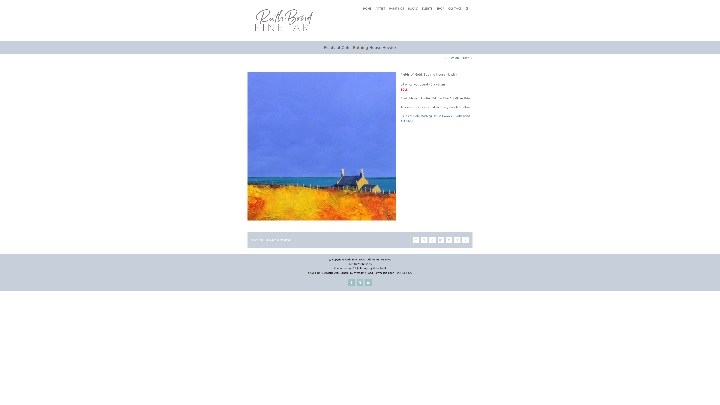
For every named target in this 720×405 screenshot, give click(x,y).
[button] (467, 8)
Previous (453, 57)
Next (466, 57)
